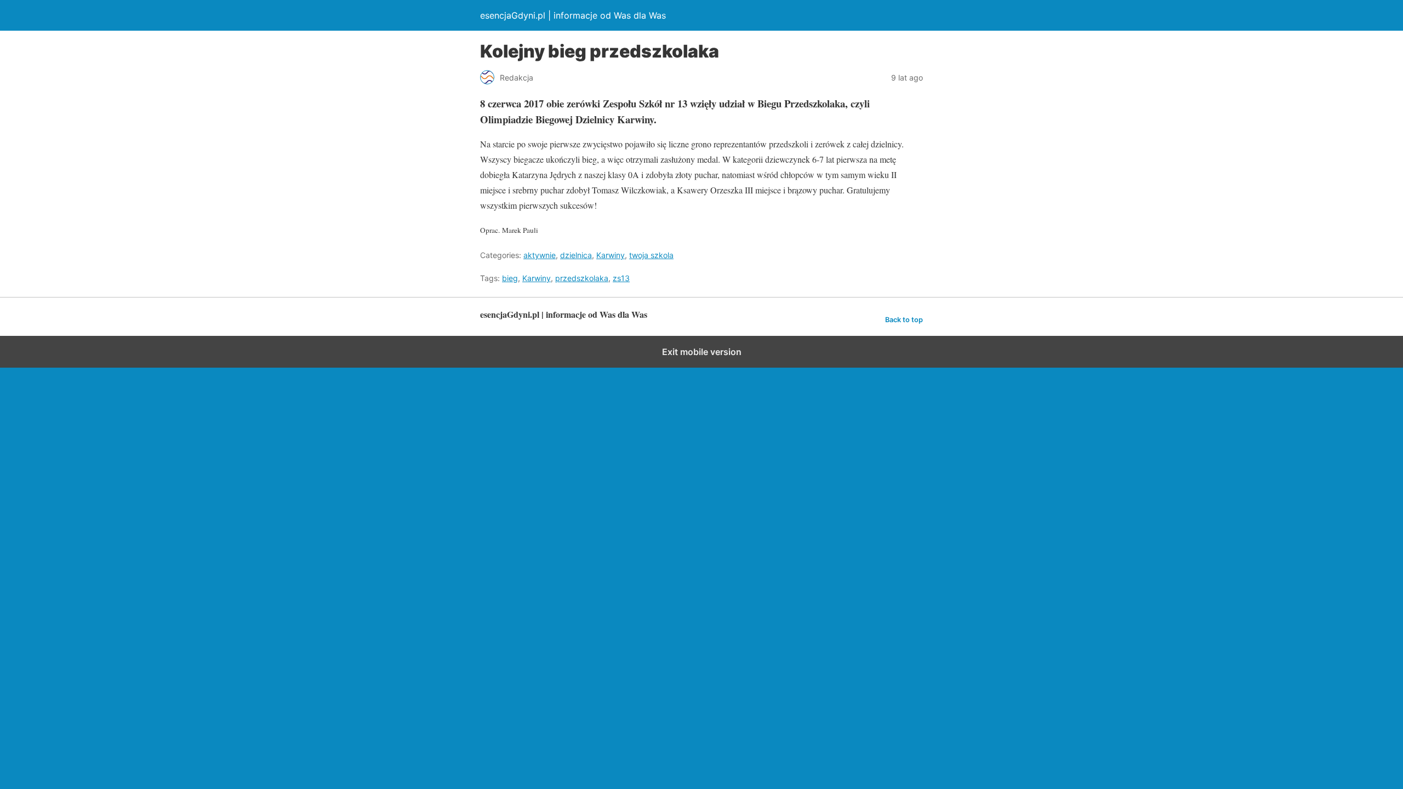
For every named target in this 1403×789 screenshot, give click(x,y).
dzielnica (576, 255)
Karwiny (610, 255)
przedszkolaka (581, 278)
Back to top (904, 320)
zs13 (621, 278)
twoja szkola (651, 255)
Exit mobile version (702, 351)
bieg (510, 278)
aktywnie (539, 255)
